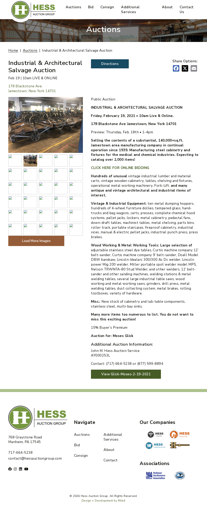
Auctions (73, 7)
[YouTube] (26, 469)
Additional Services (130, 9)
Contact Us (187, 9)
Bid (91, 7)
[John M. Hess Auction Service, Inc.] (180, 435)
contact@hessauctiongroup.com (35, 458)
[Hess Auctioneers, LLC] (180, 446)
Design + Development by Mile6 (104, 501)
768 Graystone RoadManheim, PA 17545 (25, 439)
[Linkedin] (20, 469)
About (167, 7)
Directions (109, 64)
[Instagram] (15, 469)
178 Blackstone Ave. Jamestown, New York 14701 (32, 88)
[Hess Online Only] (156, 435)
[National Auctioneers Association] (156, 476)
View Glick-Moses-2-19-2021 (126, 374)
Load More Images (36, 241)
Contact (111, 460)
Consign (107, 7)
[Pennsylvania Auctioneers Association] (180, 475)
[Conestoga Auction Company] (156, 446)
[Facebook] (10, 469)
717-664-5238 (20, 452)
